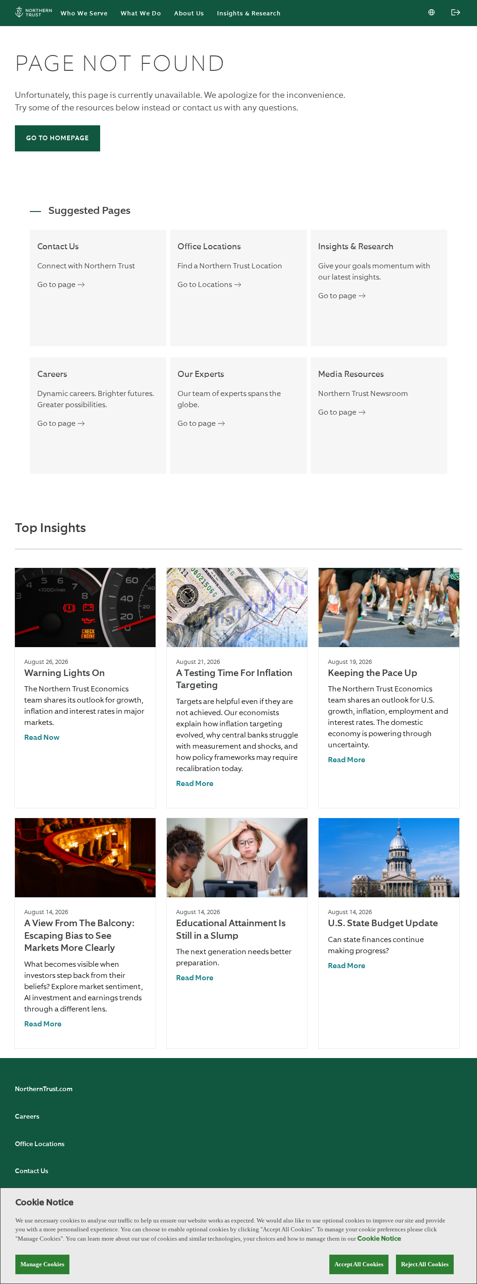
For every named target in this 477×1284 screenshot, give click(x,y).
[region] (238, 1236)
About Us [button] (189, 14)
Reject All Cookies (425, 1264)
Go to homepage (57, 138)
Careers (27, 1116)
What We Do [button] (141, 14)
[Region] (432, 13)
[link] (42, 738)
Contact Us (31, 1171)
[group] (85, 687)
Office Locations (39, 1144)
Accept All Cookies (358, 1264)
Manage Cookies (42, 1264)
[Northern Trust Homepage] (36, 13)
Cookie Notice (379, 1239)
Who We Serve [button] (84, 14)
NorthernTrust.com (44, 1089)
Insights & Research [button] (249, 14)
